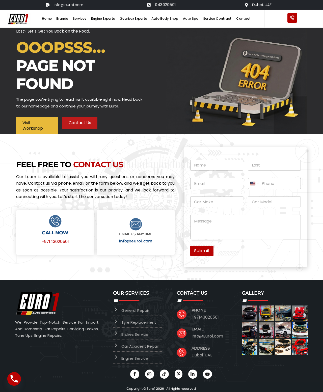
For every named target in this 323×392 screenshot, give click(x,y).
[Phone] (14, 379)
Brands (62, 18)
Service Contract (217, 18)
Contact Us (80, 123)
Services (79, 18)
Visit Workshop (32, 125)
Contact (243, 18)
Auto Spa (190, 18)
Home (47, 18)
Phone (199, 310)
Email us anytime (135, 234)
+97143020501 (55, 241)
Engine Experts (103, 18)
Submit (202, 251)
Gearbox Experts (133, 18)
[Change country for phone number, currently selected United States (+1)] (254, 183)
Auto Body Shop (164, 18)
